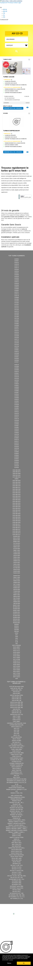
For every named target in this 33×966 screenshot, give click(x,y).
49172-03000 (16, 657)
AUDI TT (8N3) (16, 718)
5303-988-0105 (16, 484)
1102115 (16, 330)
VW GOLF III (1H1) (16, 867)
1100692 (16, 290)
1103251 (16, 356)
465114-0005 (16, 538)
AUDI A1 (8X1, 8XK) (16, 690)
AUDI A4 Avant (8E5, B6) (16, 704)
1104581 (16, 427)
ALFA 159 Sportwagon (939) (16, 686)
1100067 (16, 260)
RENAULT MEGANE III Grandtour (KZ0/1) (16, 830)
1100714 (16, 294)
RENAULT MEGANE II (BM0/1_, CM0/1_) (16, 828)
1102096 (16, 325)
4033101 (16, 626)
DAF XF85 (16, 732)
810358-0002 (16, 608)
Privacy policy (4, 917)
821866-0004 (16, 615)
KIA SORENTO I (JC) (16, 772)
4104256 (16, 467)
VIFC (16, 635)
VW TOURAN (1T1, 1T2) (16, 898)
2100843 (16, 453)
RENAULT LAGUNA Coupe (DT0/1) (16, 823)
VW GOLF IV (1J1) (16, 868)
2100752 (16, 443)
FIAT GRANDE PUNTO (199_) (16, 745)
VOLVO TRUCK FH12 (16, 851)
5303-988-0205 (16, 491)
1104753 (16, 436)
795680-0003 (16, 601)
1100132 (16, 262)
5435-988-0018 (16, 519)
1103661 (16, 373)
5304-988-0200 (16, 506)
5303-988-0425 (16, 492)
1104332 (16, 422)
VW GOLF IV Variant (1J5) (16, 870)
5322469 (16, 629)
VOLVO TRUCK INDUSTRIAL (16, 854)
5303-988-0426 (16, 494)
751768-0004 (16, 567)
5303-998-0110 (16, 498)
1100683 (16, 288)
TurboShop (13, 908)
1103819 (16, 383)
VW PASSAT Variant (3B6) (16, 886)
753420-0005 (16, 571)
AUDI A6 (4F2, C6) (16, 712)
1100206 (16, 274)
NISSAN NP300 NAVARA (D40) (16, 787)
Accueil (4, 908)
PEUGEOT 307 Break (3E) (16, 807)
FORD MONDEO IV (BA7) (16, 758)
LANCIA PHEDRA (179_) (16, 773)
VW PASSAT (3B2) (16, 881)
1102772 (16, 339)
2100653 (16, 437)
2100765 (16, 446)
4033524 (16, 628)
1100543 (16, 287)
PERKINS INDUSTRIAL (16, 799)
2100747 (16, 441)
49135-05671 (16, 654)
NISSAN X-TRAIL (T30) (16, 793)
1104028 (16, 404)
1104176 (16, 418)
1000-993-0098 (16, 473)
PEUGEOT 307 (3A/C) (16, 806)
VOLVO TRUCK (17, 861)
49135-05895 (16, 655)
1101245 (16, 309)
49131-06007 (16, 647)
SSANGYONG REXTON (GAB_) (16, 848)
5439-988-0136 (16, 531)
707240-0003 (16, 548)
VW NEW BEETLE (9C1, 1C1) (16, 879)
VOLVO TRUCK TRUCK (16, 856)
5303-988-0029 (16, 480)
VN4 (16, 643)
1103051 (16, 349)
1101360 (16, 316)
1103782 (16, 380)
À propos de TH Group (6, 2)
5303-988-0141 (16, 487)
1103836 (16, 389)
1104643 (16, 432)
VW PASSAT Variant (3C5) (16, 888)
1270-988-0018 (16, 477)
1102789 (16, 341)
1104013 (16, 403)
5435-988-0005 (16, 515)
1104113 (16, 410)
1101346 (16, 314)
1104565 (16, 423)
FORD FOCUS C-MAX (16, 754)
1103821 (16, 385)
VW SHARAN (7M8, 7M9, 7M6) (16, 895)
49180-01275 (16, 661)
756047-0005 (16, 577)
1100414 (16, 281)
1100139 (16, 264)
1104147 (16, 417)
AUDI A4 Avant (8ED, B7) (16, 705)
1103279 (16, 364)
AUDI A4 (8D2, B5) (16, 697)
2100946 (16, 462)
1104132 (16, 415)
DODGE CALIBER (16, 740)
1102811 (16, 348)
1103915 (16, 394)
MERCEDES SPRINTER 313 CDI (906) (16, 779)
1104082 (16, 408)
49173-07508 (16, 659)
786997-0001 (16, 594)
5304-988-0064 (16, 505)
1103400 (16, 369)
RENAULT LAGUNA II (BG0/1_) (16, 825)
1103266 (16, 360)
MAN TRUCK (16, 777)
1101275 (16, 311)
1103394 (16, 368)
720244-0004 (16, 555)
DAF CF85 (16, 730)
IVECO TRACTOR (16, 770)
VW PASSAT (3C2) (16, 884)
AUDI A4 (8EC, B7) (16, 698)
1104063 (16, 406)
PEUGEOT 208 (16, 804)
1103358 (16, 366)
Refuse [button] (9, 963)
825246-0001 (16, 619)
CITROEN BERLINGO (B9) (16, 725)
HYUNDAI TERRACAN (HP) (17, 763)
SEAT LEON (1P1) (16, 844)
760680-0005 (16, 582)
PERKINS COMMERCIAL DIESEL (16, 797)
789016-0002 (16, 596)
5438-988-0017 (16, 524)
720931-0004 (16, 557)
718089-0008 (16, 553)
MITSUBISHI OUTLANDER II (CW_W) (16, 780)
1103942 (16, 396)
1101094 (16, 301)
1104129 (16, 413)
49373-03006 (16, 669)
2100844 (16, 455)
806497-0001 (16, 605)
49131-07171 (16, 650)
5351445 (16, 631)
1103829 (16, 387)
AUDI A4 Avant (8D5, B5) (16, 702)
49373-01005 (16, 666)
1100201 (16, 273)
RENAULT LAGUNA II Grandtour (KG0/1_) (16, 827)
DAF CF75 (16, 728)
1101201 (16, 304)
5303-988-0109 (16, 485)
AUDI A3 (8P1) (16, 693)
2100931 (16, 458)
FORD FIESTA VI (16, 751)
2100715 (16, 439)
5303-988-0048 (16, 482)
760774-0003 (16, 584)
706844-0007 (16, 546)
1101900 (16, 320)
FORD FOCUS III (16, 756)
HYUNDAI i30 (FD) (16, 761)
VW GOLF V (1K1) (16, 872)
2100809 (16, 451)
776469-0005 (16, 591)
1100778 (16, 295)
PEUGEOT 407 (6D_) (16, 813)
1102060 (16, 321)
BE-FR (5, 11)
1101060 (16, 299)
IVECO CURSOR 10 (16, 766)
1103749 (16, 376)
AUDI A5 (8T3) (16, 709)
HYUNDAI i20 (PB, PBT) (16, 759)
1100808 (16, 297)
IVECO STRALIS (16, 768)
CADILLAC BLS (16, 719)
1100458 (16, 285)
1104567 (16, 425)
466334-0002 (16, 539)
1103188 (16, 353)
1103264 (16, 358)
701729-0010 (16, 543)
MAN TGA (16, 775)
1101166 (16, 302)
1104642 (16, 430)
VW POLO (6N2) (16, 889)
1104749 (16, 434)
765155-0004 (16, 589)
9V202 (16, 633)
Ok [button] (24, 963)
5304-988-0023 (16, 501)
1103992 (16, 401)
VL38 (16, 641)
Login (19, 2)
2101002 (16, 464)
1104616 (16, 429)
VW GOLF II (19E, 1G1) (16, 865)
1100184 (16, 269)
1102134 (16, 332)
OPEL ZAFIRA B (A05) (16, 795)
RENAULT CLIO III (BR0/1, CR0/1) (16, 820)
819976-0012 (16, 614)
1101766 (16, 318)
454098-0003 (16, 536)
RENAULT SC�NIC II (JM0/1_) (16, 832)
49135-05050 (16, 652)
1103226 (16, 355)
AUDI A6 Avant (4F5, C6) (16, 714)
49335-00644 (16, 664)
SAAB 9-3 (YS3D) (16, 834)
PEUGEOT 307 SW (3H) (16, 809)
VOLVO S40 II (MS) (16, 860)
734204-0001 (16, 562)
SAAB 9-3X (16, 839)
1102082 (16, 323)
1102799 (16, 346)
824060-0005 (16, 617)
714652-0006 (16, 552)
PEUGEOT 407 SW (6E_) (16, 814)
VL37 (16, 640)
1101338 (16, 313)
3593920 (16, 624)
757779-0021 (16, 579)
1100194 (16, 271)
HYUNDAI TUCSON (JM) (16, 765)
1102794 (16, 344)
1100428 (16, 283)
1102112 (16, 328)
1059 (16, 678)
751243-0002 (16, 566)
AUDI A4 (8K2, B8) (16, 700)
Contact (15, 2)
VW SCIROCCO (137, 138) (16, 893)
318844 (16, 478)
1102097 (16, 327)
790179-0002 (16, 598)
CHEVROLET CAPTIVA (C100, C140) (16, 723)
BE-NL (5, 9)
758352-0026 (16, 580)
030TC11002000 (16, 645)
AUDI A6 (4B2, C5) (16, 711)
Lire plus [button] (11, 959)
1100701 (16, 292)
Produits (8, 908)
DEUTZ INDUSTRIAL (16, 737)
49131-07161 (16, 648)
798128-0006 (16, 603)
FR (4, 13)
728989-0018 (16, 560)
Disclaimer (3, 915)
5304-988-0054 (16, 503)
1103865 (16, 390)
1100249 (16, 276)
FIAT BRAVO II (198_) (16, 744)
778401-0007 (16, 593)
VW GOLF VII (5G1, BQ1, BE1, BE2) (16, 875)
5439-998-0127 (16, 534)
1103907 (16, 392)
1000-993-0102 (16, 475)
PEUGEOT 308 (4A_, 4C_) (16, 811)
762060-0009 (16, 586)
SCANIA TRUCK (16, 841)
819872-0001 (16, 610)
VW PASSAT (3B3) (16, 882)
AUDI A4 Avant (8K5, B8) (16, 707)
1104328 (16, 420)
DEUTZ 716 (17, 735)
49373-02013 (16, 668)
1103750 (16, 378)
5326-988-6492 (16, 510)
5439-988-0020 (16, 526)
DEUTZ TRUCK (17, 739)
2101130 (16, 465)
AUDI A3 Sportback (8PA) (16, 695)
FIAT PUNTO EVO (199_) (16, 747)
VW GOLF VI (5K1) (16, 874)
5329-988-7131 (16, 512)
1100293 (16, 278)
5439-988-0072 (16, 527)
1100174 (16, 266)
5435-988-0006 (16, 517)
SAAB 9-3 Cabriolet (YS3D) (16, 837)
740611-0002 (16, 564)
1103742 (16, 375)
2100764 (16, 444)
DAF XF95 (16, 733)
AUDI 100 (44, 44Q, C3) (16, 688)
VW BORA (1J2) (16, 863)
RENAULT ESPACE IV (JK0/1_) (16, 821)
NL (4, 15)
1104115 (16, 411)
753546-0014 (16, 575)
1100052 (16, 259)
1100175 (16, 267)
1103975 (16, 399)
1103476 (16, 371)
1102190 (16, 337)
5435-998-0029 (16, 520)
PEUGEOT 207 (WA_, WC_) (16, 802)
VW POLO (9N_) (16, 891)
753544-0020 (16, 573)
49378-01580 (16, 675)
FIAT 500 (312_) (16, 742)
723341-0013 (16, 559)
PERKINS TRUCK (16, 800)
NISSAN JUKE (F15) (16, 786)
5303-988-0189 (16, 489)
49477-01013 (16, 676)
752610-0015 (16, 569)
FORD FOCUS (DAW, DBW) (16, 752)
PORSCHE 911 (16, 818)
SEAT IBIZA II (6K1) (16, 842)
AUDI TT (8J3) (16, 716)
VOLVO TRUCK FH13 (16, 853)
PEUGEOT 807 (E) (16, 816)
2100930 (16, 457)
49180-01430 (16, 662)
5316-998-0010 (16, 508)
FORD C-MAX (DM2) (16, 749)
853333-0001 (16, 622)
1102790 (16, 342)
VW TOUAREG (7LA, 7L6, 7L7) (16, 896)
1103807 (16, 382)
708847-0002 (16, 550)
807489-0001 (16, 607)
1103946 (16, 397)
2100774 (16, 450)
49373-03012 (16, 671)
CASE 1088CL (16, 721)
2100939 (16, 460)
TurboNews (20, 908)
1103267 (16, 362)
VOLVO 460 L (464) (16, 858)
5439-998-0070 (16, 532)
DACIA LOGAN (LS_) (16, 726)
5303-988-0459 (16, 496)
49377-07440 (16, 673)
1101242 (16, 308)
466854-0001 (16, 541)
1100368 (16, 280)
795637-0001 (16, 600)
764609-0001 (16, 587)
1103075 (16, 351)
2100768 (16, 448)
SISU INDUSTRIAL (16, 846)
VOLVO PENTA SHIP (16, 849)
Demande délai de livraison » (13, 108)
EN (4, 17)
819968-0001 (16, 612)
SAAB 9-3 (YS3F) (16, 835)
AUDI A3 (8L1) (16, 691)
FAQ (24, 908)
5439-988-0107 (16, 529)
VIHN (16, 636)
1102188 (16, 335)
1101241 (16, 306)
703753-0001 (16, 545)
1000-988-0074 (16, 471)
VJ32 (16, 638)
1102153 (16, 334)
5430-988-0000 (16, 513)
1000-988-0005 (16, 470)
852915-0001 (16, 621)
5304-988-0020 (16, 499)
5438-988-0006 (16, 522)
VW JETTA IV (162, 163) (16, 877)
